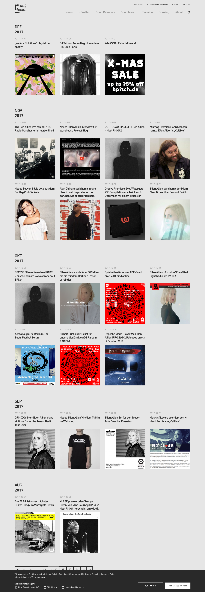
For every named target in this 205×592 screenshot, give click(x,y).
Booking (164, 12)
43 (70, 569)
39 (37, 569)
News (69, 12)
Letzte (89, 570)
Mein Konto (138, 5)
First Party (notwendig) (28, 587)
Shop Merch (128, 12)
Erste (18, 570)
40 (44, 569)
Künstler (84, 12)
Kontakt (175, 5)
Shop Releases (105, 12)
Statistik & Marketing (74, 587)
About (179, 12)
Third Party (52, 587)
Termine (147, 12)
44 (77, 569)
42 (63, 569)
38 (30, 569)
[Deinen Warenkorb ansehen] (187, 13)
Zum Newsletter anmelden (157, 5)
